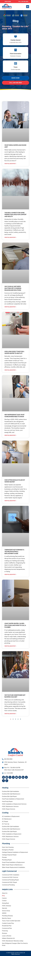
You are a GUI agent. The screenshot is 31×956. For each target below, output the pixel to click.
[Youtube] (16, 777)
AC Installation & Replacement (10, 816)
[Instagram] (13, 777)
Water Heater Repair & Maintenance (12, 865)
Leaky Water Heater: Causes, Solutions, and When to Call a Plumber (15, 625)
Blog (3, 895)
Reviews (4, 933)
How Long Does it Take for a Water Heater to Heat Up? (14, 352)
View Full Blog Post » (10, 163)
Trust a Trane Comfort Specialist (11, 920)
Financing (5, 930)
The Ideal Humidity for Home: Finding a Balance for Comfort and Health (15, 214)
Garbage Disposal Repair (9, 854)
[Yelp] (26, 777)
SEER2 (4, 913)
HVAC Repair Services (8, 809)
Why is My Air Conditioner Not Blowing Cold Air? (14, 696)
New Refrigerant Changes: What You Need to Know (15, 944)
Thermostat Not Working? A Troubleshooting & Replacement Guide (14, 551)
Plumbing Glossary (7, 915)
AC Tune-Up (5, 824)
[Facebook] (6, 777)
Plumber (4, 857)
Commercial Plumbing (8, 885)
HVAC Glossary (6, 905)
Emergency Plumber (8, 849)
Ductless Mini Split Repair (9, 796)
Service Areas (6, 910)
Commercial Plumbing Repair (10, 880)
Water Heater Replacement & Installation (13, 867)
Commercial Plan (7, 928)
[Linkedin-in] (23, 777)
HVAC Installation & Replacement (11, 834)
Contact (4, 900)
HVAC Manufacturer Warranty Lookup (12, 941)
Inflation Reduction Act (8, 938)
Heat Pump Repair (7, 801)
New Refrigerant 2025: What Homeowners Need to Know (14, 415)
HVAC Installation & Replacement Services (14, 804)
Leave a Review (6, 936)
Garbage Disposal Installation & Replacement (15, 852)
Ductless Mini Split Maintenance (11, 794)
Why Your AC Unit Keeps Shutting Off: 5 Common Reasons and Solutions (12, 288)
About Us (4, 893)
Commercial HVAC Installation (10, 875)
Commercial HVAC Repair (9, 882)
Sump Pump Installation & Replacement (13, 862)
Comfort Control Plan (8, 923)
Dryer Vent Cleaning (8, 847)
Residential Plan (6, 925)
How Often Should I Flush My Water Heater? (14, 481)
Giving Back (5, 903)
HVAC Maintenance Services (10, 806)
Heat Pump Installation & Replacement (13, 799)
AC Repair (5, 821)
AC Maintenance (7, 819)
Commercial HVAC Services (10, 877)
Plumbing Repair (7, 860)
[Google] (3, 777)
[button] (27, 6)
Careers (4, 898)
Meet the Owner (6, 918)
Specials (4, 908)
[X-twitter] (10, 777)
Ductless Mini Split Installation (10, 791)
